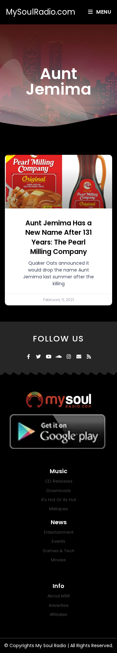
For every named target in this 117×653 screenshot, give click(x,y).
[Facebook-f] (28, 356)
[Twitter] (38, 356)
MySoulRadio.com (40, 12)
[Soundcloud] (58, 356)
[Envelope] (78, 356)
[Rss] (88, 356)
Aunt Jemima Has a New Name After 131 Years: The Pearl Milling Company (58, 237)
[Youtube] (48, 356)
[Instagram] (68, 356)
